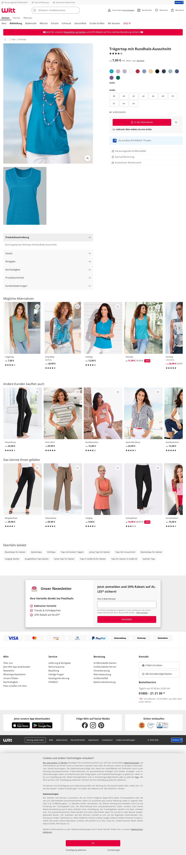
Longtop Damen (12, 559)
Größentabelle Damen (105, 662)
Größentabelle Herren (105, 666)
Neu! (4, 23)
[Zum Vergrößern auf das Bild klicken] (87, 158)
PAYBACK (53, 682)
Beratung (99, 656)
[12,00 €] (103, 328)
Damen (6, 17)
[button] (4, 39)
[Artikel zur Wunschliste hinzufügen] (176, 122)
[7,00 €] (22, 328)
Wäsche (44, 23)
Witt (6, 656)
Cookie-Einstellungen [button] (125, 740)
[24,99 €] (143, 413)
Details (9, 253)
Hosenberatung (102, 670)
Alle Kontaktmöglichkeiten (158, 673)
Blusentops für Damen (15, 552)
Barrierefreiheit (78, 740)
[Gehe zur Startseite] (8, 10)
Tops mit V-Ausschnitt (125, 552)
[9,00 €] (103, 489)
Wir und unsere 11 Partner (55, 762)
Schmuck (66, 23)
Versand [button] (140, 60)
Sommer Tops (149, 559)
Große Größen (97, 23)
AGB (51, 740)
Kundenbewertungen (16, 285)
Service (52, 656)
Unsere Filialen (10, 678)
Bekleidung (16, 23)
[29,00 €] (22, 489)
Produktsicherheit (14, 277)
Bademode (30, 23)
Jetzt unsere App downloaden (32, 718)
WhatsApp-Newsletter (14, 674)
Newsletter (8, 670)
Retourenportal (56, 666)
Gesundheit (80, 23)
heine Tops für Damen (64, 559)
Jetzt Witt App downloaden (16, 666)
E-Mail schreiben (152, 666)
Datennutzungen (131, 762)
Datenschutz (62, 740)
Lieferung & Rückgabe (59, 662)
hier (137, 777)
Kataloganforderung (58, 678)
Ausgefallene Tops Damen (37, 559)
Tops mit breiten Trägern (72, 552)
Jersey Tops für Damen (99, 552)
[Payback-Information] (177, 740)
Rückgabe (10, 261)
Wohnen (27, 17)
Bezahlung (53, 670)
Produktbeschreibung (17, 237)
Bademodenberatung (105, 682)
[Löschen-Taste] (77, 10)
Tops (13, 39)
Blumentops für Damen (151, 552)
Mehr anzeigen (142, 612)
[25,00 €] (22, 413)
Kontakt (144, 656)
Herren (16, 17)
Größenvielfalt (101, 678)
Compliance (107, 740)
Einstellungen (114, 850)
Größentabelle (119, 112)
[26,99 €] (63, 328)
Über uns (8, 662)
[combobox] (62, 10)
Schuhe (55, 23)
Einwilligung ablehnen (76, 850)
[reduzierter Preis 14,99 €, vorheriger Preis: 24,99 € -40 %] (143, 489)
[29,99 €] (63, 413)
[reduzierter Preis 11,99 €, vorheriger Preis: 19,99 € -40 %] (143, 328)
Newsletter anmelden (75, 32)
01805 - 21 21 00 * (152, 693)
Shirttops (22, 39)
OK (93, 843)
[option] (111, 71)
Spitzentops (36, 552)
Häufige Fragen (56, 674)
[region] (93, 804)
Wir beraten (114, 23)
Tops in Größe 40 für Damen (93, 559)
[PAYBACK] (179, 2)
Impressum (93, 740)
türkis (112, 82)
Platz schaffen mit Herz (15, 685)
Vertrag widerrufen (35, 740)
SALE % (127, 23)
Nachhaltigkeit (12, 269)
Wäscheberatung (102, 674)
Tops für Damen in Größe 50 (124, 559)
